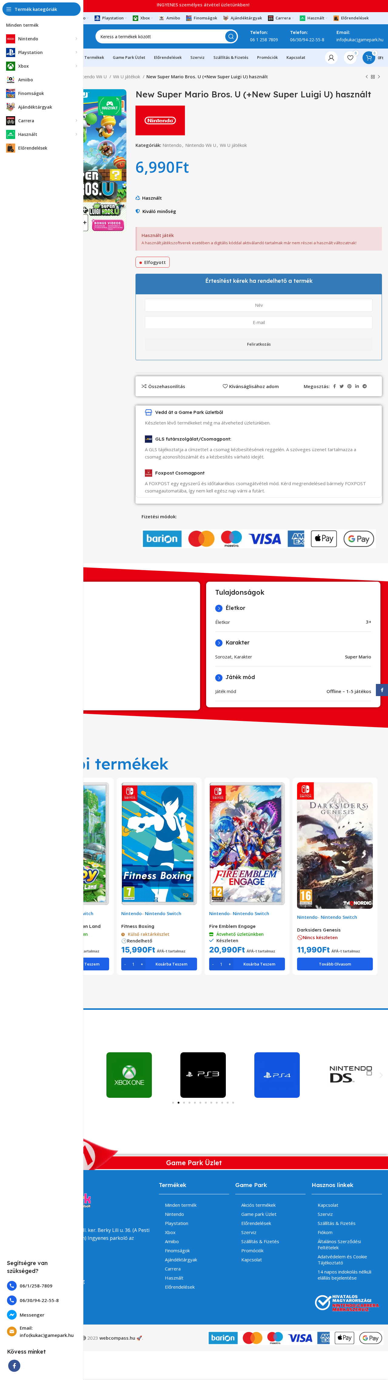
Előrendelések (180, 1287)
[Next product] (379, 77)
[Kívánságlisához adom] (104, 806)
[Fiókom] (331, 58)
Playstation (176, 1223)
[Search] (231, 36)
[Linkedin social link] (357, 386)
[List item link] (41, 1286)
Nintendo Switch (163, 913)
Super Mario (358, 657)
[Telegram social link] (365, 386)
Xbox (170, 1232)
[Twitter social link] (342, 386)
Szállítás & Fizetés (260, 1241)
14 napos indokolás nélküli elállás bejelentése (344, 1275)
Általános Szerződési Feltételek (339, 1244)
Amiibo (172, 1241)
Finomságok (177, 1250)
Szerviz (248, 1232)
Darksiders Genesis (319, 930)
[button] (381, 1075)
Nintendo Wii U (92, 76)
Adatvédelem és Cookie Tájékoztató (342, 1259)
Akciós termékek (258, 1205)
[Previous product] (367, 77)
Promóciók (252, 1250)
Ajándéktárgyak (181, 1260)
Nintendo (172, 145)
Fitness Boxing (137, 926)
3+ (368, 622)
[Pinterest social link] (349, 386)
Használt (152, 198)
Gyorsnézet (104, 792)
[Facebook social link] (14, 1366)
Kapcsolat (251, 1260)
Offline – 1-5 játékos (348, 691)
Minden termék (180, 1205)
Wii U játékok (127, 76)
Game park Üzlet (258, 1214)
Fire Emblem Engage (232, 926)
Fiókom (325, 1232)
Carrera (173, 1269)
